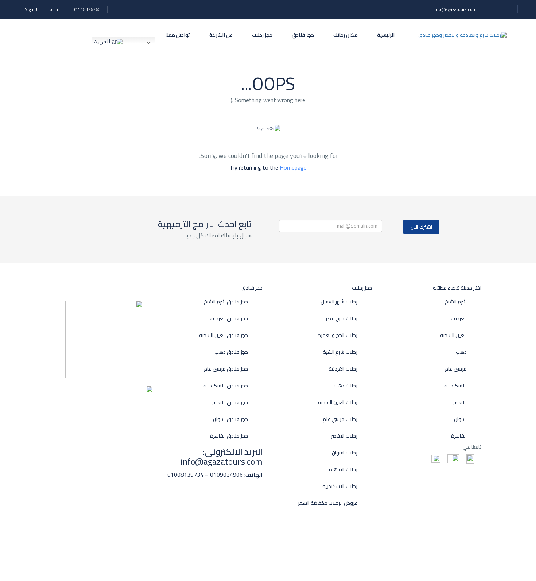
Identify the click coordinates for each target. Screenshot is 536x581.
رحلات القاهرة (343, 469)
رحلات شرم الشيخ (340, 352)
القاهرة (459, 436)
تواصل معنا (177, 35)
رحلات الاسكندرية (339, 486)
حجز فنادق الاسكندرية (225, 386)
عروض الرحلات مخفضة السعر (327, 503)
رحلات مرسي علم (340, 419)
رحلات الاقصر (344, 436)
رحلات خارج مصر (341, 318)
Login (52, 9)
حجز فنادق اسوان (230, 419)
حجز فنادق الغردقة (229, 318)
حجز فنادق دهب (231, 352)
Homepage (293, 167)
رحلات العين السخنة (337, 402)
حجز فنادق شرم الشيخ (226, 302)
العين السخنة (453, 335)
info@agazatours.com (455, 9)
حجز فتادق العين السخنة (223, 335)
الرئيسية (386, 35)
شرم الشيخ (456, 302)
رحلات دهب (345, 386)
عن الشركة (221, 35)
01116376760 (87, 9)
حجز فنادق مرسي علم (226, 369)
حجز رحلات (262, 35)
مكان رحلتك (345, 35)
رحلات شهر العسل (339, 302)
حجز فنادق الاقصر (230, 402)
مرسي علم (456, 369)
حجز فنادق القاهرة (229, 436)
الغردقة (459, 318)
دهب (461, 352)
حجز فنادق (303, 35)
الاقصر (460, 402)
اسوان (460, 419)
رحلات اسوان (344, 453)
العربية (103, 41)
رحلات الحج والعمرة (337, 335)
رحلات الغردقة (343, 369)
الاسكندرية (455, 386)
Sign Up (32, 9)
